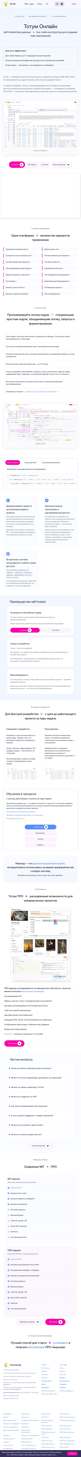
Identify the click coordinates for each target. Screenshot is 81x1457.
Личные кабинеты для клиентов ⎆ (57, 256)
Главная (43, 1364)
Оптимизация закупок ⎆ (53, 287)
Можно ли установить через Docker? (27, 1125)
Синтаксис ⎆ (25, 1427)
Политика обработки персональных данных (17, 1376)
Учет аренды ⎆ (11, 281)
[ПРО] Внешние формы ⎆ (68, 1420)
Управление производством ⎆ (17, 249)
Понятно (72, 1453)
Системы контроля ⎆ (52, 262)
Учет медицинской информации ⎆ (57, 275)
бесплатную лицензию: (33, 991)
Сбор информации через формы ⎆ (19, 268)
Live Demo (44, 164)
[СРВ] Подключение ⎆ (48, 1391)
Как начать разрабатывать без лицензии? (29, 1106)
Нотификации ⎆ (8, 1448)
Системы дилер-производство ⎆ (18, 262)
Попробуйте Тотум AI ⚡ (15, 819)
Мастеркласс (40, 833)
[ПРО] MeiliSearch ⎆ (66, 1425)
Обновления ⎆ (25, 1414)
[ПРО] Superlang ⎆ (65, 1437)
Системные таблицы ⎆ (28, 1448)
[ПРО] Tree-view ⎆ (65, 1429)
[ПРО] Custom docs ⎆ (48, 1447)
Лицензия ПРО (16, 1259)
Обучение (63, 1374)
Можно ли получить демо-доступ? (26, 1134)
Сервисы (44, 1371)
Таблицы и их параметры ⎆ (11, 1423)
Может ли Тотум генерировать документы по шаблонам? (36, 1078)
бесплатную (37, 1347)
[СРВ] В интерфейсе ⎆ (67, 1391)
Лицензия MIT (16, 1188)
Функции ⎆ (6, 1435)
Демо (61, 1368)
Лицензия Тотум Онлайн (11, 1370)
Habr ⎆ (43, 1384)
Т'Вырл (39, 4)
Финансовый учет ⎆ (51, 249)
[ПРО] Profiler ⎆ (64, 1447)
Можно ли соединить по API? (24, 1097)
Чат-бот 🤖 (63, 1364)
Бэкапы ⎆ (6, 1417)
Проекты (62, 1371)
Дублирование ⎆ (26, 1442)
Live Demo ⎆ (56, 630)
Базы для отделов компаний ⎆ (17, 294)
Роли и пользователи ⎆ (28, 1445)
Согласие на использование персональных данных (19, 1373)
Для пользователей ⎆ (10, 1420)
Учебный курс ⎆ (46, 1381)
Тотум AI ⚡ (53, 392)
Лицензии (44, 1374)
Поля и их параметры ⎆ (10, 1427)
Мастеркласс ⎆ (65, 1381)
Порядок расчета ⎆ (9, 1438)
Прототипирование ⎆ (52, 294)
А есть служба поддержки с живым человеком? (32, 1116)
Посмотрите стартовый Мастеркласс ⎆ (21, 812)
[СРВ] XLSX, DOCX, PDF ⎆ (49, 1394)
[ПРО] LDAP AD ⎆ (46, 1425)
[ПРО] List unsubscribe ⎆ (67, 1440)
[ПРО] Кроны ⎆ (46, 1414)
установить (60, 1342)
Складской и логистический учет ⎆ (19, 256)
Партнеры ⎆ (45, 1387)
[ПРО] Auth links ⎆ (47, 1440)
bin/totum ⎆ (24, 1417)
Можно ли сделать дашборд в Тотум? (27, 1087)
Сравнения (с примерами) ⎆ (30, 1435)
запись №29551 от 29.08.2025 (29, 1392)
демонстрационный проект (49, 863)
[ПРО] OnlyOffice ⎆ (47, 1429)
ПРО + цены (29, 4)
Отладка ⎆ (6, 1442)
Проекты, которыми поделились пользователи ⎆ (25, 815)
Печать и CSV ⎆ (8, 1445)
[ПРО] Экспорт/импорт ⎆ (67, 1417)
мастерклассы (42, 392)
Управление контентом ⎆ (53, 268)
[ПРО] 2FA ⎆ (45, 1437)
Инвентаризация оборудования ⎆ (57, 281)
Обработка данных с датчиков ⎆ (18, 275)
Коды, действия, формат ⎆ (11, 1430)
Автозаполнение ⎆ (27, 1438)
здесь (54, 1455)
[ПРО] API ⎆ (45, 1417)
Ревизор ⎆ (40, 845)
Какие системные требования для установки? (31, 1068)
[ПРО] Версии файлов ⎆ (67, 1432)
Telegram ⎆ (63, 1384)
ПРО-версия (32, 164)
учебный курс (30, 392)
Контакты (44, 1378)
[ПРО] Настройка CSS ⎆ (67, 1444)
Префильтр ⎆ (25, 1423)
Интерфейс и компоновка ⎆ (30, 1420)
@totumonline (14, 1398)
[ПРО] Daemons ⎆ (65, 1414)
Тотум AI (40, 839)
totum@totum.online (13, 1395)
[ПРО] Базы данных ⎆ (48, 1444)
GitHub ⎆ (62, 1378)
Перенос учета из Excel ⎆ (15, 287)
